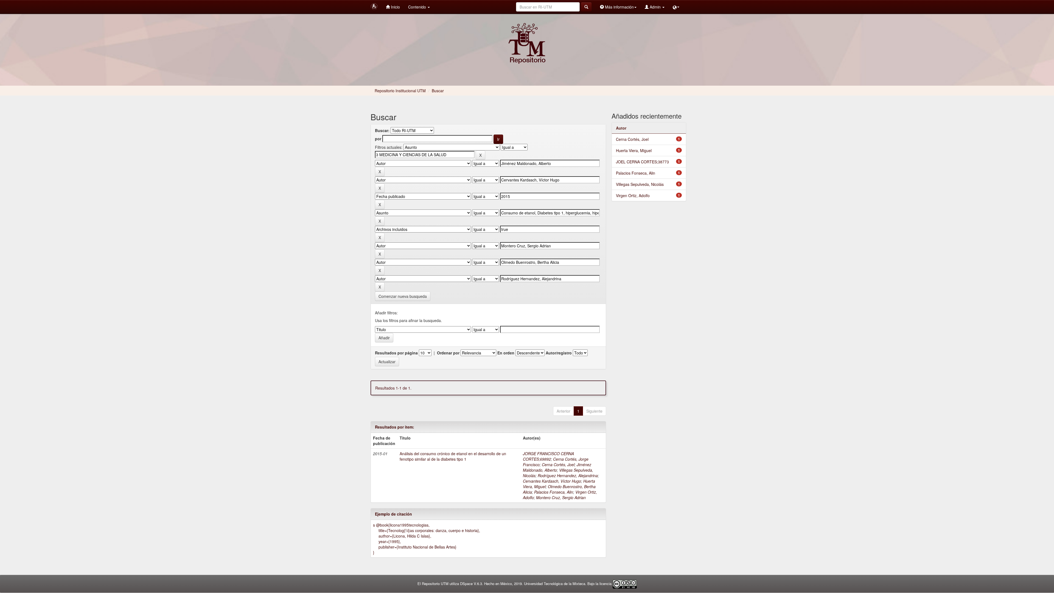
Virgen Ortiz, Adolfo (633, 195)
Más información (619, 7)
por (378, 138)
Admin (655, 7)
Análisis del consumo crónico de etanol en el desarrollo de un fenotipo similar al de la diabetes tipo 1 (453, 456)
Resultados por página (396, 353)
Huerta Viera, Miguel (634, 150)
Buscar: (382, 130)
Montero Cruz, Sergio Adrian (561, 497)
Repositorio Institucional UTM (400, 90)
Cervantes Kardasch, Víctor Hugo (552, 481)
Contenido (417, 7)
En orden (505, 353)
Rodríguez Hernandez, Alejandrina (568, 475)
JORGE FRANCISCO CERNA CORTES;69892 (548, 456)
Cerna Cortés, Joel (558, 464)
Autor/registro (559, 353)
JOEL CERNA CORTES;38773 (642, 161)
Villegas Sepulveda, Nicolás (640, 184)
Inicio (395, 7)
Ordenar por (448, 353)
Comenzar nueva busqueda (403, 296)
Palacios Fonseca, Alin (553, 492)
